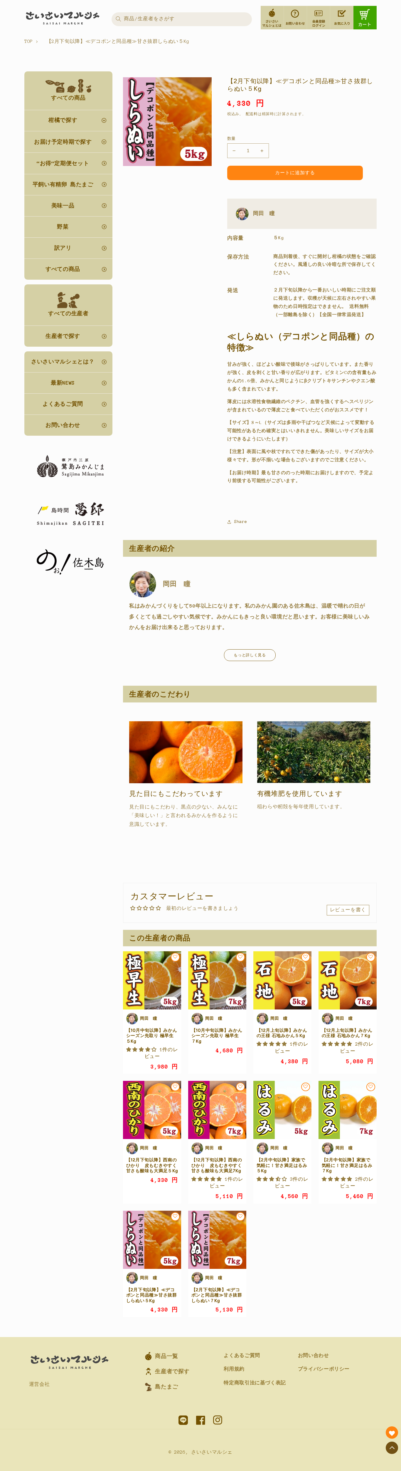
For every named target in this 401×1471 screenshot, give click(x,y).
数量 (231, 138)
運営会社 (39, 1384)
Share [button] (240, 521)
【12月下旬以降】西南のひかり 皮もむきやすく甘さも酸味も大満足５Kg (152, 1165)
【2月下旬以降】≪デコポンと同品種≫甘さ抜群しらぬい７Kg (216, 1295)
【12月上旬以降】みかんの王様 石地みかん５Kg (282, 1033)
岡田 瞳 (264, 213)
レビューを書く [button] (348, 910)
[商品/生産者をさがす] (118, 19)
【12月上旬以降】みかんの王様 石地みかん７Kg (347, 1033)
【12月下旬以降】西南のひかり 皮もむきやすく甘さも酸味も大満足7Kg (216, 1165)
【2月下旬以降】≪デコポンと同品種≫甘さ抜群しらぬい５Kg (151, 1295)
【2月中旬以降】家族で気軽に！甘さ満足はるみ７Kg (347, 1165)
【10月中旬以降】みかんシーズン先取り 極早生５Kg (151, 1036)
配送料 (252, 114)
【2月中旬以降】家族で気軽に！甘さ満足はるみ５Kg (282, 1165)
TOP (28, 41)
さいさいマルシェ (211, 1452)
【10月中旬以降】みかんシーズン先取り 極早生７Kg (216, 1036)
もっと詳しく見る (250, 655)
